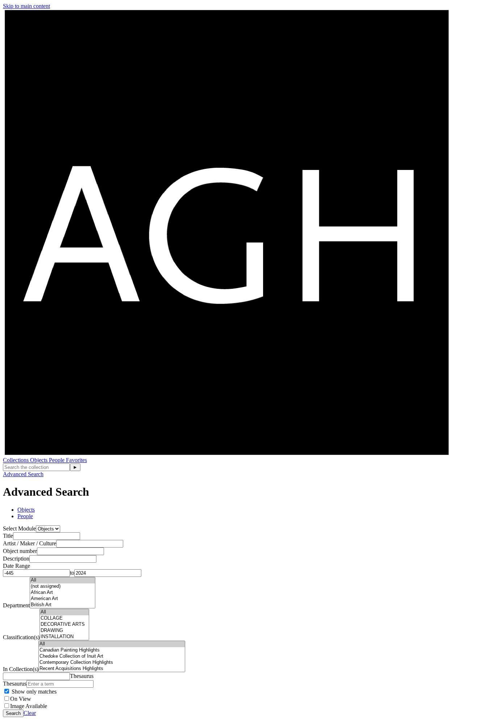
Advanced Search (23, 474)
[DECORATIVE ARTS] (64, 624)
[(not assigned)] (62, 586)
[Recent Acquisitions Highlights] (112, 669)
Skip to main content (26, 6)
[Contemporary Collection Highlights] (112, 662)
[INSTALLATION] (64, 637)
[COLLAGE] (64, 618)
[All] (62, 580)
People (57, 460)
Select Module (19, 528)
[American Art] (62, 599)
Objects (39, 460)
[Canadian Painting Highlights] (112, 650)
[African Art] (62, 593)
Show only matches (33, 691)
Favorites (76, 460)
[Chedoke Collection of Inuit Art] (112, 656)
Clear (30, 713)
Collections (16, 460)
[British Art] (62, 605)
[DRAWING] (64, 631)
